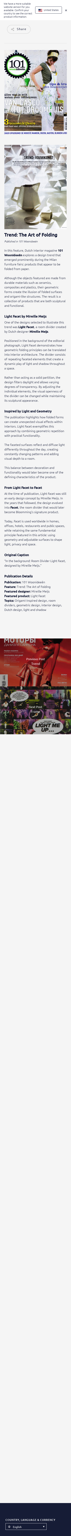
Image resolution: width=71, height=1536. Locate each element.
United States (51, 10)
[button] (26, 1526)
